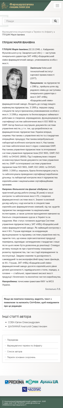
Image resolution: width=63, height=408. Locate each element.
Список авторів (14, 351)
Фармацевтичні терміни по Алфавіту (24, 345)
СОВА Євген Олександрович (24, 322)
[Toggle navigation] (57, 6)
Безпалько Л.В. (53, 289)
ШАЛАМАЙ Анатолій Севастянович (27, 326)
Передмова (12, 340)
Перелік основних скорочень (21, 357)
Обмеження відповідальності (14, 405)
